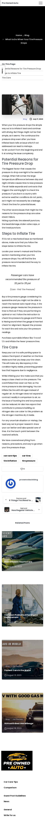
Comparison (10, 787)
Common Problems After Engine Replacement (21, 616)
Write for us (10, 815)
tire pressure (28, 460)
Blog (26, 35)
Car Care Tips (11, 781)
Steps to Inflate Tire (11, 73)
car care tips (10, 455)
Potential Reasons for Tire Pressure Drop (21, 68)
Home (19, 35)
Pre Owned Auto (10, 3)
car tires (26, 455)
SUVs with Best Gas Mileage (18, 723)
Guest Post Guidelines (15, 795)
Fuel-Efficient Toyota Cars (18, 562)
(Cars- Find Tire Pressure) (22, 289)
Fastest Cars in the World (17, 670)
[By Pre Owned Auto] (5, 535)
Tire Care (6, 78)
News (6, 801)
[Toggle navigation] (40, 3)
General (8, 809)
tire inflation (10, 460)
